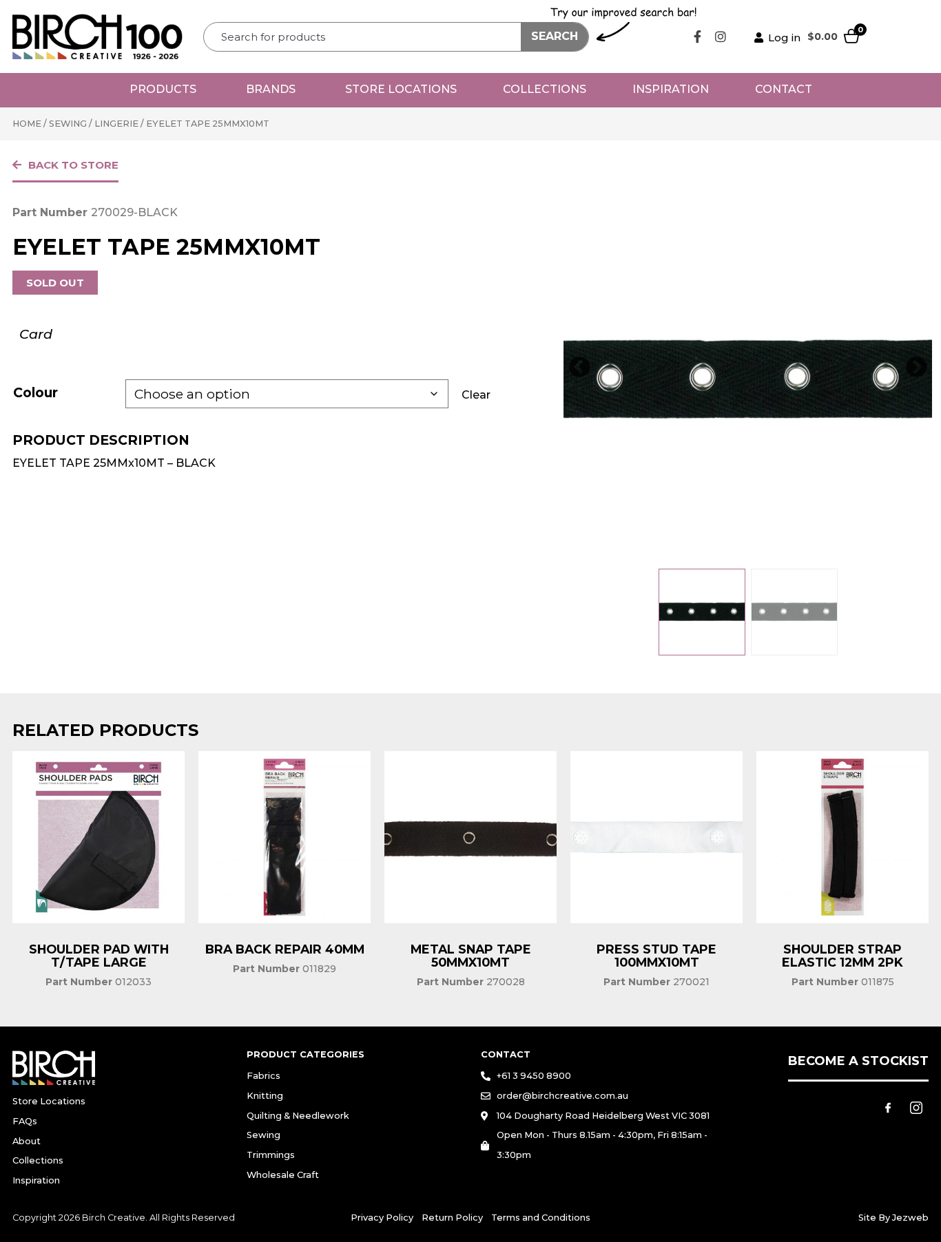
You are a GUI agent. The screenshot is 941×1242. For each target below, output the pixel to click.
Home (26, 123)
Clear (476, 394)
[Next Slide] (916, 367)
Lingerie (116, 123)
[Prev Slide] (579, 367)
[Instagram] (720, 36)
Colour (35, 392)
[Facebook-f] (698, 36)
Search (554, 36)
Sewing (68, 123)
